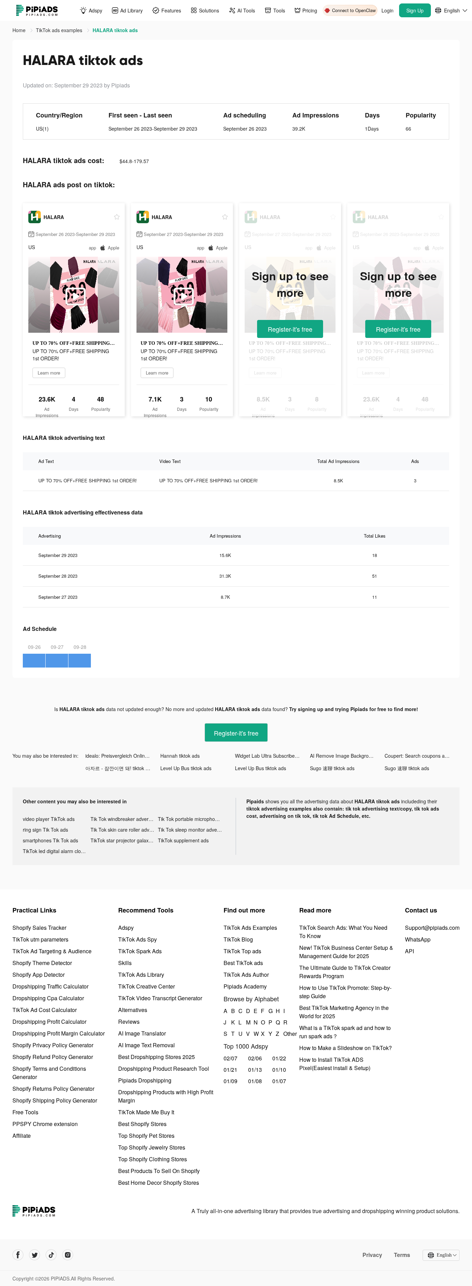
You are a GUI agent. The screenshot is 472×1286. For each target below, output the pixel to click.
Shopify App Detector (38, 974)
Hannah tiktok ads (180, 755)
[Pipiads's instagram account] (67, 1254)
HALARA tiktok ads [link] (115, 30)
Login (387, 10)
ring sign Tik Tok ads (45, 829)
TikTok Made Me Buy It (146, 1112)
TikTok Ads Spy (137, 939)
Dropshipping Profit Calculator (49, 1021)
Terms (402, 1254)
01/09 (230, 1081)
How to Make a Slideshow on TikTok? (345, 1048)
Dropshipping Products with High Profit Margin (165, 1096)
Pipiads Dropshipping (144, 1080)
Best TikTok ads (243, 963)
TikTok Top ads (242, 951)
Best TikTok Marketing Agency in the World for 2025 (344, 1012)
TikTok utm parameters (40, 939)
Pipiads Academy (245, 986)
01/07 (279, 1081)
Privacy (372, 1254)
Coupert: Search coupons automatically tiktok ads (422, 755)
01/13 (255, 1070)
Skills (125, 963)
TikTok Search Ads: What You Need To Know (343, 932)
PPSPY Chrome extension (45, 1124)
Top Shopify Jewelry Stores (151, 1147)
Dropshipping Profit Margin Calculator (58, 1033)
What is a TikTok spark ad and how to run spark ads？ (345, 1032)
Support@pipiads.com (432, 928)
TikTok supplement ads (183, 840)
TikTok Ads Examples (250, 928)
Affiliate (21, 1136)
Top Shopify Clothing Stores (152, 1159)
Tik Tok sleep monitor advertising (192, 829)
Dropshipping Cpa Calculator (48, 998)
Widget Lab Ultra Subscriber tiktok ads (272, 755)
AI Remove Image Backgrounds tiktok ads (347, 755)
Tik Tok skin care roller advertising (124, 829)
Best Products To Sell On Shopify (159, 1171)
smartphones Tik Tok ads (50, 840)
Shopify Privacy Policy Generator (52, 1045)
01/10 (279, 1070)
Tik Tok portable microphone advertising (192, 818)
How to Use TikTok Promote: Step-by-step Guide (345, 992)
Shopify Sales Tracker (39, 928)
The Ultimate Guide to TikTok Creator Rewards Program (344, 972)
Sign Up (415, 10)
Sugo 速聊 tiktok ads (332, 768)
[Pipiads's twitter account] (34, 1254)
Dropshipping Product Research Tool (163, 1068)
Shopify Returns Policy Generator (53, 1089)
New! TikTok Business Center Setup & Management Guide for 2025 (346, 952)
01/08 (255, 1081)
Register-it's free (290, 328)
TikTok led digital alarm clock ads (57, 851)
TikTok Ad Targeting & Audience (52, 951)
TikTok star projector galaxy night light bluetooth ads (124, 840)
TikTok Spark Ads (140, 951)
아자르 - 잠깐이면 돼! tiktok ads (119, 768)
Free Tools (25, 1112)
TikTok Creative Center (146, 986)
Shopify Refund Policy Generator (52, 1057)
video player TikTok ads (49, 818)
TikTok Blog (238, 939)
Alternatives (132, 1010)
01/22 (279, 1058)
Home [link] (19, 30)
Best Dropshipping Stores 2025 (156, 1057)
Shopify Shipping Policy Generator (54, 1100)
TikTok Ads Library (141, 974)
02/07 (230, 1058)
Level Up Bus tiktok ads (185, 768)
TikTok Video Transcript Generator (160, 998)
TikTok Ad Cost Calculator (44, 1010)
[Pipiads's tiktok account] (51, 1254)
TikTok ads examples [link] (60, 30)
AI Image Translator (142, 1033)
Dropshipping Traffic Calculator (50, 986)
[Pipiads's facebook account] (17, 1254)
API (409, 951)
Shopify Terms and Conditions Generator (49, 1073)
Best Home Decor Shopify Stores (158, 1182)
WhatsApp (418, 939)
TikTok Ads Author (246, 974)
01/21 (230, 1070)
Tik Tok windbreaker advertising (124, 818)
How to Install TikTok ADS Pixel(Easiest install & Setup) (334, 1064)
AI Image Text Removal (146, 1045)
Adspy (126, 928)
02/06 (255, 1058)
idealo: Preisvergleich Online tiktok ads (122, 755)
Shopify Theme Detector (42, 963)
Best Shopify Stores (142, 1124)
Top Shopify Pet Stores (146, 1136)
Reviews (129, 1021)
